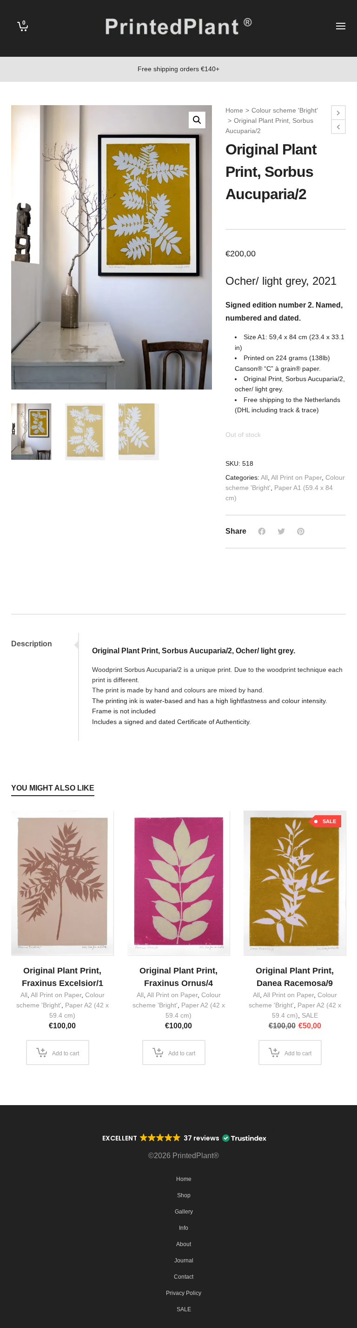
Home (234, 110)
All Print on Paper (296, 477)
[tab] (44, 644)
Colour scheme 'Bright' (284, 110)
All (264, 477)
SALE (310, 1015)
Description (31, 644)
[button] (197, 120)
